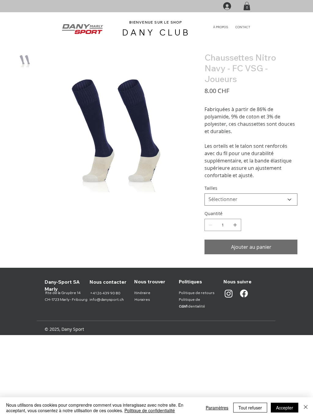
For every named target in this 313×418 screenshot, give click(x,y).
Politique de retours (196, 292)
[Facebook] (244, 293)
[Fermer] (305, 407)
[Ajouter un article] (235, 225)
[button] (246, 6)
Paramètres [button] (217, 408)
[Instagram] (228, 293)
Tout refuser (250, 408)
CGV (183, 306)
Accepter (284, 408)
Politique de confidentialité (149, 410)
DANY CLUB (156, 32)
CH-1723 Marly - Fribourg (66, 299)
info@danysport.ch (107, 299)
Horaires (142, 299)
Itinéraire (142, 292)
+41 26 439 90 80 (105, 293)
